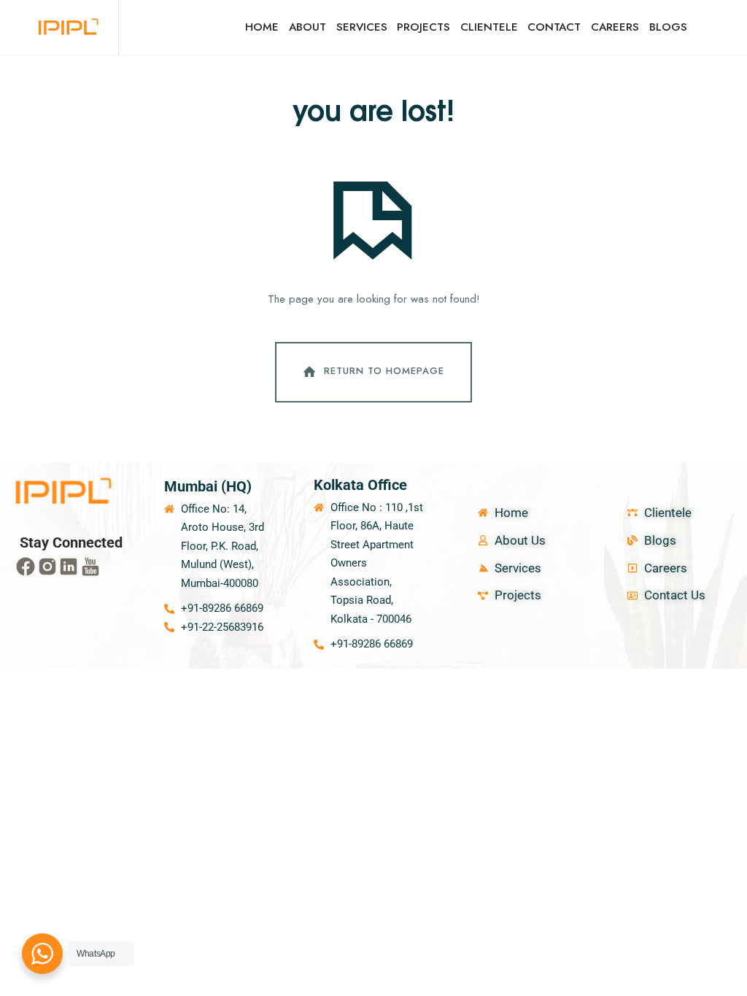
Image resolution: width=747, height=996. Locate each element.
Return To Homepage (384, 371)
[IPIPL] (69, 27)
